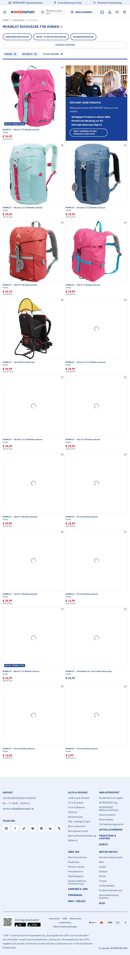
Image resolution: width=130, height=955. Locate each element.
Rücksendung (75, 816)
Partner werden (76, 866)
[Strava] (59, 828)
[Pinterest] (41, 828)
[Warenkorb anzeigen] (125, 12)
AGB (65, 918)
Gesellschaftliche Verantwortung (77, 882)
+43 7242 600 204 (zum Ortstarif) (19, 797)
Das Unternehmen (77, 857)
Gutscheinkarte (107, 814)
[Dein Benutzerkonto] (110, 12)
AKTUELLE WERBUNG (111, 829)
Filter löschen (51, 54)
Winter (102, 876)
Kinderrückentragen (17, 37)
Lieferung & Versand (78, 798)
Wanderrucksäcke (83, 37)
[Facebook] (15, 828)
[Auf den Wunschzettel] (62, 67)
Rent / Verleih (77, 901)
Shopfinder (74, 862)
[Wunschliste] (117, 12)
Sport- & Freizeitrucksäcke (51, 37)
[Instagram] (6, 828)
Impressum (54, 918)
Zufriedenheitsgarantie (111, 824)
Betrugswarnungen (78, 831)
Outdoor (103, 871)
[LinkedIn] (50, 828)
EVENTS (103, 844)
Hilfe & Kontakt (78, 792)
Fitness (103, 881)
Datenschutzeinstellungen (65, 926)
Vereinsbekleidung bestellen (109, 896)
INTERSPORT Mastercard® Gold (108, 808)
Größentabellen (107, 885)
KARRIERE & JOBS (78, 888)
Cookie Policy (65, 922)
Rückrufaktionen (77, 826)
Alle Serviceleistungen (110, 857)
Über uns (73, 852)
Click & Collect (75, 802)
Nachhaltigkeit (75, 876)
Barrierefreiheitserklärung (82, 835)
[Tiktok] (23, 828)
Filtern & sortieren (65, 45)
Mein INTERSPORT (109, 792)
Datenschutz (75, 918)
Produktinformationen (110, 890)
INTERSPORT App (108, 802)
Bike (101, 862)
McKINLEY (27, 54)
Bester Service (108, 852)
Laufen (102, 866)
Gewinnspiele (106, 819)
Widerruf (72, 840)
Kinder (6, 20)
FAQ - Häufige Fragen (79, 821)
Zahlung (72, 812)
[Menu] (5, 12)
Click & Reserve (76, 807)
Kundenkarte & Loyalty (111, 798)
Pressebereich (75, 871)
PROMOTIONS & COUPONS (107, 837)
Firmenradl (75, 895)
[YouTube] (32, 828)
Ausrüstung (18, 20)
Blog (102, 903)
